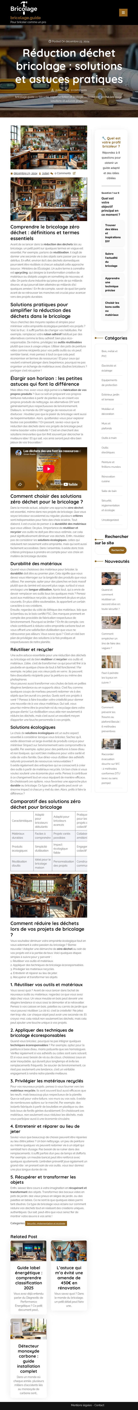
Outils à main (109, 437)
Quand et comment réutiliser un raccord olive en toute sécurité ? (111, 599)
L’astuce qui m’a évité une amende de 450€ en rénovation (69, 1277)
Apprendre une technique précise (112, 284)
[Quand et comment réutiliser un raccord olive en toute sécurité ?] (111, 578)
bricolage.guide (25, 17)
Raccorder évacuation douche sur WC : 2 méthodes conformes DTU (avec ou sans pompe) (111, 769)
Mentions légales (81, 1405)
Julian (45, 173)
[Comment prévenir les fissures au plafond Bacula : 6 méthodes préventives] (111, 696)
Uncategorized (110, 519)
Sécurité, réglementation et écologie (61, 96)
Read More (27, 1250)
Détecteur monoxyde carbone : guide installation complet (28, 1358)
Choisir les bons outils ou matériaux (112, 309)
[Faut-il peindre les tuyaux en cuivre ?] (111, 662)
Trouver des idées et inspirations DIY (113, 233)
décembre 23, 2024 (26, 174)
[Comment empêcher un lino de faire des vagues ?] (111, 622)
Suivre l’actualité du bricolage (111, 259)
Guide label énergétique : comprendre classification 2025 (28, 1277)
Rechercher (117, 550)
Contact (99, 1405)
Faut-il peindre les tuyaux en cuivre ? (110, 677)
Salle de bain (109, 491)
